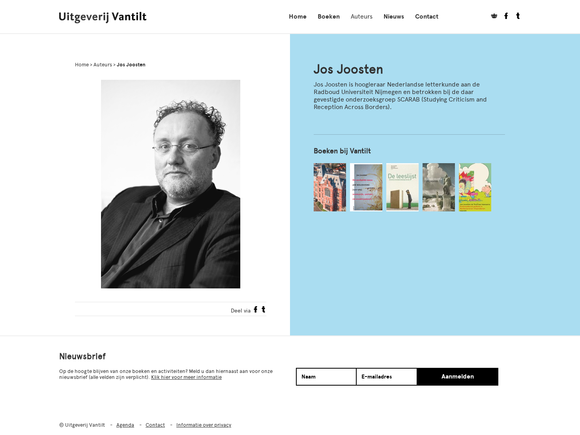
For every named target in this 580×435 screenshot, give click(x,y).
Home (298, 17)
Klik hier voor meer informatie (186, 377)
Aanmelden (458, 376)
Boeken (329, 17)
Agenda (125, 425)
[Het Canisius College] (330, 187)
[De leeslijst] (402, 187)
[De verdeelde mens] (366, 187)
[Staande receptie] (439, 187)
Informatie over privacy (203, 425)
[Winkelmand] (491, 17)
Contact (426, 17)
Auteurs (361, 16)
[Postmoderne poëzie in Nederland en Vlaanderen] (475, 187)
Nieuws (394, 17)
